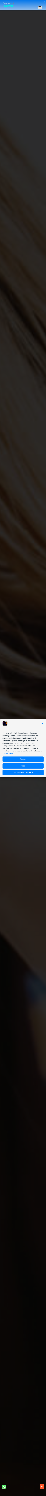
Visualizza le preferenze (23, 772)
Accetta (23, 759)
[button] (42, 723)
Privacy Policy (7, 753)
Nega (23, 766)
